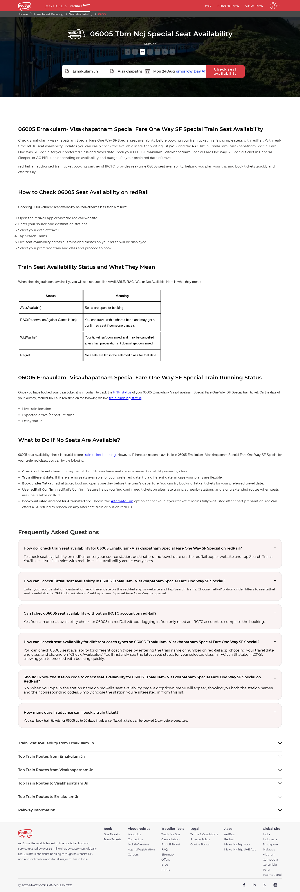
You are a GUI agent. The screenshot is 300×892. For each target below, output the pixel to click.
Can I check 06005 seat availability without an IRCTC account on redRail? (90, 613)
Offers (165, 859)
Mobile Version (138, 844)
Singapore (270, 844)
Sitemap (167, 854)
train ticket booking (100, 455)
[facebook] (244, 885)
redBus (229, 834)
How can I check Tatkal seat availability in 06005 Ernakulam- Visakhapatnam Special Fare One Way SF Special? (124, 581)
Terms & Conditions (204, 834)
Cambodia (270, 859)
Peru (266, 869)
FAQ (164, 849)
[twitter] (264, 885)
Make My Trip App (237, 844)
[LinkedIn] (254, 885)
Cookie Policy (200, 844)
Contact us (135, 839)
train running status (125, 398)
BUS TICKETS (56, 6)
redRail (80, 6)
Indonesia (270, 839)
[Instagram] (275, 885)
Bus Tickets (112, 834)
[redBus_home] (29, 5)
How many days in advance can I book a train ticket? (71, 712)
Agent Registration (141, 849)
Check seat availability (225, 71)
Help (208, 5)
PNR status (122, 392)
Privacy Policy (200, 839)
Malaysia (269, 849)
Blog (164, 864)
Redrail (229, 839)
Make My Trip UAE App (240, 849)
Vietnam (269, 854)
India (266, 834)
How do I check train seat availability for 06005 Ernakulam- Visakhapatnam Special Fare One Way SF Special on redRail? (133, 548)
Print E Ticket (170, 844)
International (272, 874)
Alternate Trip (122, 501)
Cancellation (170, 839)
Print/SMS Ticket (228, 5)
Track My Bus (170, 834)
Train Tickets (112, 839)
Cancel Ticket (254, 5)
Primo (165, 869)
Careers (133, 854)
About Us (134, 834)
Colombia (270, 864)
